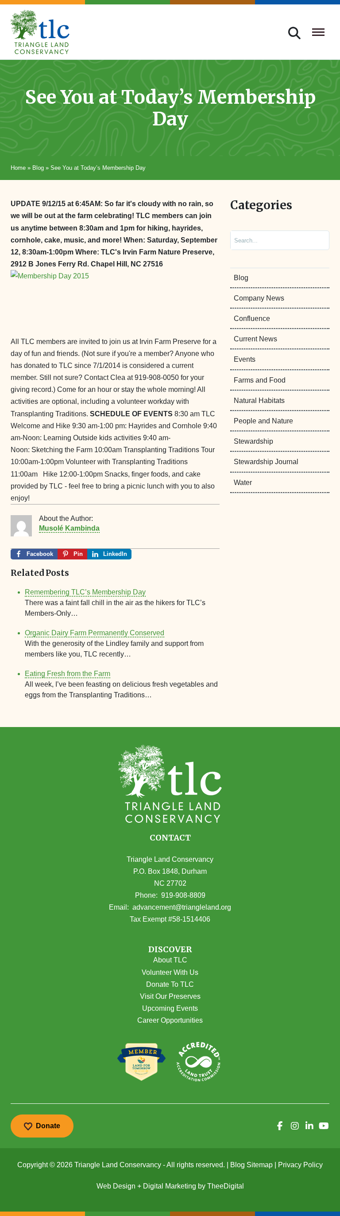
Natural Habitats (259, 400)
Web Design (116, 1186)
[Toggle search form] (294, 31)
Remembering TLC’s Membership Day (85, 592)
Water (243, 482)
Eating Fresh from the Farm (67, 673)
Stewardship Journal (266, 461)
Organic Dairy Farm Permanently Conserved (94, 633)
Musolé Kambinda (69, 528)
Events (244, 359)
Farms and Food (260, 380)
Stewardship (253, 441)
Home (18, 167)
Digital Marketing (169, 1186)
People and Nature (263, 421)
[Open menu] (318, 31)
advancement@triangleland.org (181, 907)
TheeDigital (225, 1186)
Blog (38, 167)
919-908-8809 (183, 895)
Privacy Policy (300, 1165)
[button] (170, 949)
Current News (255, 339)
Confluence (252, 318)
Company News (259, 298)
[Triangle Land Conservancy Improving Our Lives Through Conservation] (40, 32)
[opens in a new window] (280, 1126)
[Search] (315, 240)
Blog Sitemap (251, 1165)
